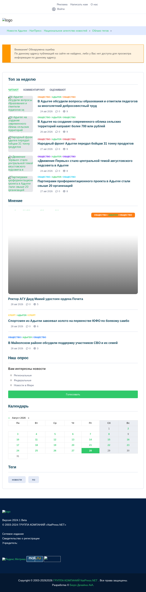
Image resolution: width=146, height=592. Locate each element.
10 (18, 439)
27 (73, 450)
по (33, 479)
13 (73, 439)
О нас (94, 4)
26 (55, 450)
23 (128, 445)
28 (90, 450)
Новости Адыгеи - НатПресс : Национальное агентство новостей (47, 30)
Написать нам (79, 4)
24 (18, 450)
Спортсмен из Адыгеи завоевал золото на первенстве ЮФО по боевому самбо (68, 320)
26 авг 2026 (46, 131)
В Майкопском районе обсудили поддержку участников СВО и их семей (63, 343)
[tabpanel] (73, 144)
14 (90, 439)
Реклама (62, 4)
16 (128, 439)
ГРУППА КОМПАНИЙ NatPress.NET (75, 580)
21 (90, 445)
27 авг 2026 (46, 149)
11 (36, 439)
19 (55, 445)
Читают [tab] (13, 89)
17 (18, 445)
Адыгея (56, 97)
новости (17, 479)
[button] (142, 20)
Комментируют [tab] (34, 89)
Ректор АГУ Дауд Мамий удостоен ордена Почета (45, 299)
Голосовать (73, 394)
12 (55, 439)
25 (36, 450)
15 (109, 439)
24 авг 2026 (46, 111)
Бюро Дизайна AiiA (81, 584)
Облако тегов (100, 30)
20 (73, 445)
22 (109, 445)
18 (36, 445)
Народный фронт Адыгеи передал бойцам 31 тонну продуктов (86, 143)
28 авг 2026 (17, 304)
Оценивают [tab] (58, 89)
